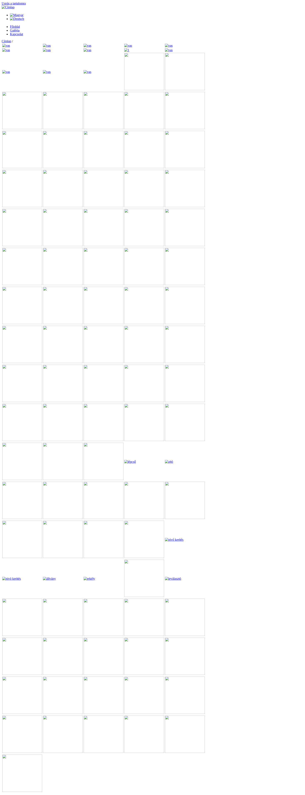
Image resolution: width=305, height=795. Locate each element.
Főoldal (15, 26)
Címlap (6, 41)
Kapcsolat (16, 34)
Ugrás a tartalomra (14, 3)
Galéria (15, 30)
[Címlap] (8, 7)
